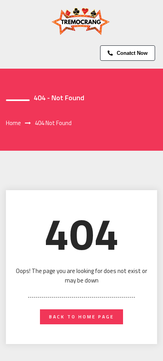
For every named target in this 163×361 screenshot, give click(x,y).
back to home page (81, 316)
